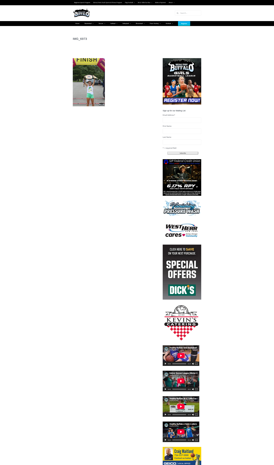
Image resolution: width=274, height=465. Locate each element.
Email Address (169, 115)
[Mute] (193, 364)
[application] (181, 355)
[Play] (165, 364)
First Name (167, 126)
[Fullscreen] (196, 364)
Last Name (167, 137)
